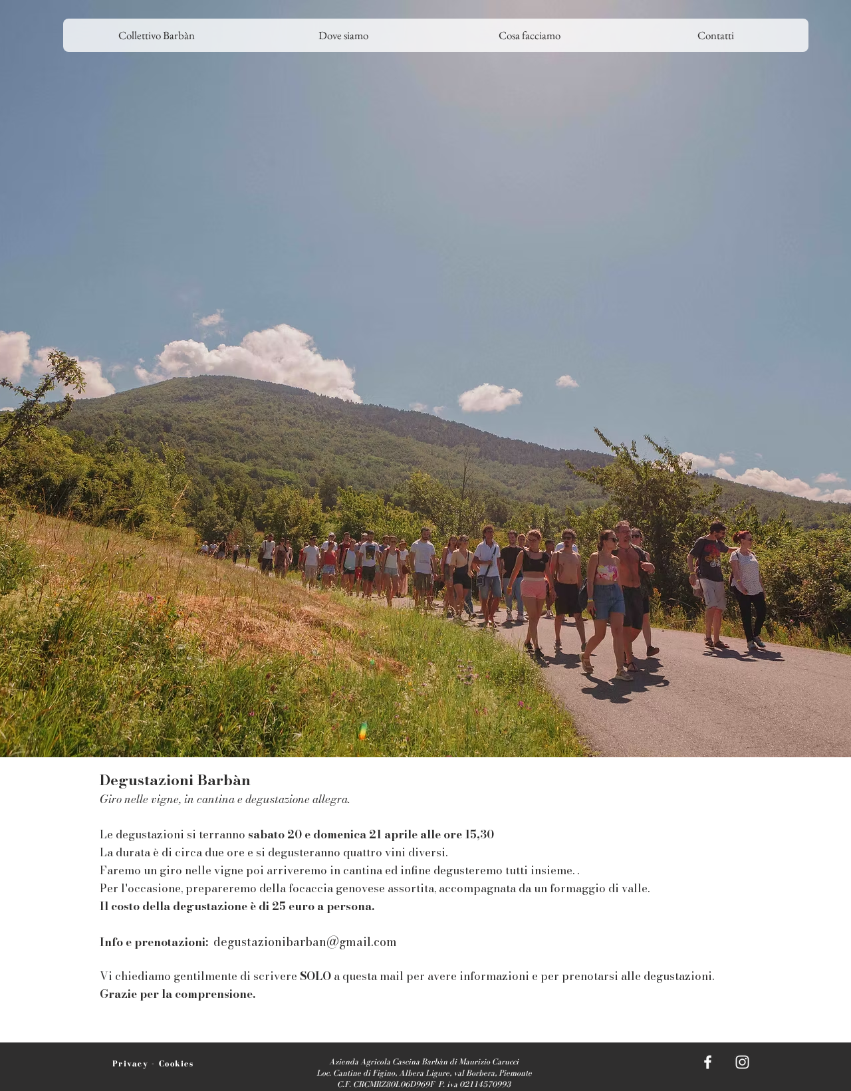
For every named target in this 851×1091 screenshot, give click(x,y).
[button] (343, 35)
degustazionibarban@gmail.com (305, 942)
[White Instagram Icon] (742, 1062)
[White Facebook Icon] (708, 1062)
